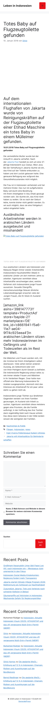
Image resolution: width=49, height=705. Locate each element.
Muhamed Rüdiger (11, 646)
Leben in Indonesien (17, 5)
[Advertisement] (24, 68)
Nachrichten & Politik (15, 426)
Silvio (5, 633)
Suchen (6, 537)
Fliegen (9, 429)
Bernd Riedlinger (11, 677)
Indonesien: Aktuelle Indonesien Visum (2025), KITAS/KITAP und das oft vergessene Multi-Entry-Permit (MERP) (22, 637)
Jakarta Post (13, 162)
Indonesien (19, 429)
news (27, 429)
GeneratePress (24, 701)
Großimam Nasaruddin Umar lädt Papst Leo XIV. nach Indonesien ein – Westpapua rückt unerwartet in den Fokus (23, 568)
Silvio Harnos (9, 662)
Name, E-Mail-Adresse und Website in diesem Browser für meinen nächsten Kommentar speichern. (25, 511)
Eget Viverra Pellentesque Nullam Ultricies (25, 433)
